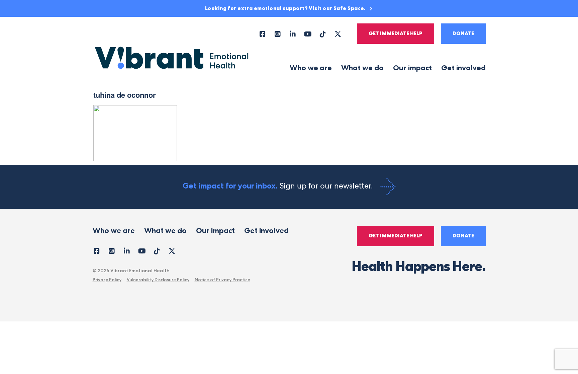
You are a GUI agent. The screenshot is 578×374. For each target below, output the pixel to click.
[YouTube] (308, 34)
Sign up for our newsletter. (279, 186)
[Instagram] (278, 34)
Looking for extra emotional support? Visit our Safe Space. (286, 8)
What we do (362, 67)
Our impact (412, 67)
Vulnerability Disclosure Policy (158, 279)
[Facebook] (263, 34)
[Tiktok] (323, 34)
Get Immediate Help (395, 33)
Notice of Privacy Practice (222, 279)
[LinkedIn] (293, 34)
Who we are (311, 67)
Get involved (463, 67)
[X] (338, 34)
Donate (463, 33)
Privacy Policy (107, 279)
